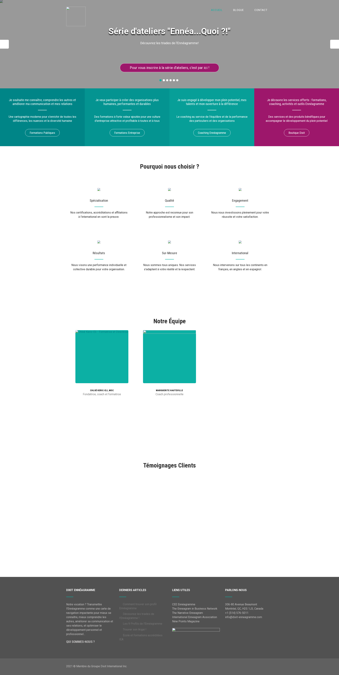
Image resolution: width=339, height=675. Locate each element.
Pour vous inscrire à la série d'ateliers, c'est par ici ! (169, 68)
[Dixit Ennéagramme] (76, 3)
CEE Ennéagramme (183, 604)
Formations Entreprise (127, 133)
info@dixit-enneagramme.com (243, 617)
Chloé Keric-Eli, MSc (102, 390)
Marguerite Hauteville (169, 390)
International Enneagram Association (194, 617)
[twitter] (105, 380)
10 (183, 542)
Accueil (217, 10)
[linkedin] (91, 380)
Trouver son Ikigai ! (134, 629)
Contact (260, 10)
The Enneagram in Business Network (194, 608)
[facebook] (98, 380)
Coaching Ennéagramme (212, 133)
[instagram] (112, 380)
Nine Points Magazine (186, 621)
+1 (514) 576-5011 (236, 613)
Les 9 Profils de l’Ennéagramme (142, 623)
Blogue (238, 10)
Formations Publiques (42, 133)
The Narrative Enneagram (187, 613)
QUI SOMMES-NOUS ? (80, 642)
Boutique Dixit (297, 133)
